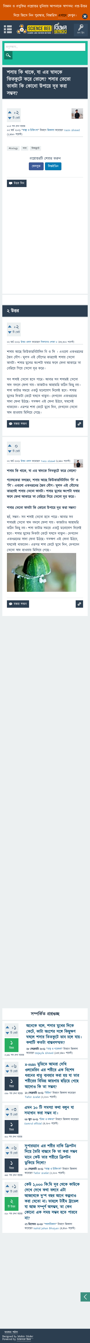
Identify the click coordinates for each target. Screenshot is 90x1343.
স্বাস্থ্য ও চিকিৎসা (30, 130)
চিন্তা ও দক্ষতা (47, 1119)
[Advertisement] (45, 242)
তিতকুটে (35, 148)
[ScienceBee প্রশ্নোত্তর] (41, 28)
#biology (13, 148)
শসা (25, 148)
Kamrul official (33, 1124)
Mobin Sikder (25, 1336)
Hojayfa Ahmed (44, 1053)
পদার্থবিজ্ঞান (50, 1224)
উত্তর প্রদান (26, 342)
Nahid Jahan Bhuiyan (46, 1228)
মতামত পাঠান (11, 1332)
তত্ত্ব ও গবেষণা (54, 1049)
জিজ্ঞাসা (51, 130)
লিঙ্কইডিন (53, 166)
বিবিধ (48, 1093)
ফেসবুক (36, 166)
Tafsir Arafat (32, 1097)
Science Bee (24, 1339)
